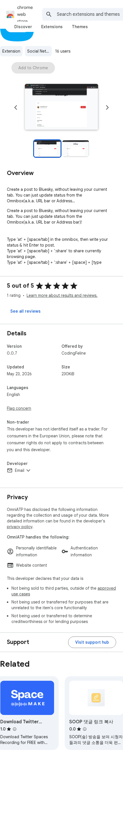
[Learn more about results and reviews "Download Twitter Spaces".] (14, 729)
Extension (11, 51)
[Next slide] (107, 107)
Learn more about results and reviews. (62, 295)
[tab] (23, 27)
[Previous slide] (15, 107)
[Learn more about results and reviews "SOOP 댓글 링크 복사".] (85, 729)
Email (19, 470)
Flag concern (19, 408)
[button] (61, 107)
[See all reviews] (25, 311)
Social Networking (39, 51)
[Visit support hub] (92, 642)
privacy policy (19, 526)
